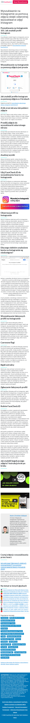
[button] (15, 480)
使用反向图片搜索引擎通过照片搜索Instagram (15, 593)
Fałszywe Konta (13, 647)
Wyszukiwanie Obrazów (7, 620)
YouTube (3, 647)
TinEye (3, 636)
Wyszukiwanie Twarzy (19, 644)
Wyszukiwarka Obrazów (14, 636)
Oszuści (18, 639)
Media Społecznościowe (17, 618)
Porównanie (5, 710)
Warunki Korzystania (21, 707)
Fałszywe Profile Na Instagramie (10, 655)
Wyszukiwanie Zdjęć (7, 652)
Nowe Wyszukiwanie (20, 2)
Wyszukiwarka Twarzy (7, 639)
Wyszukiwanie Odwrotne (8, 649)
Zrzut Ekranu (5, 657)
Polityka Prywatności (8, 707)
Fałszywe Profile (6, 644)
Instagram (4, 628)
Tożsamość (4, 618)
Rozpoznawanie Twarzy (8, 623)
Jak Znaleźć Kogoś (20, 652)
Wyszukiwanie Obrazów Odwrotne (10, 626)
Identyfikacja (13, 641)
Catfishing (4, 641)
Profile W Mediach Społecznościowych (12, 633)
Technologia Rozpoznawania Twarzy (11, 631)
